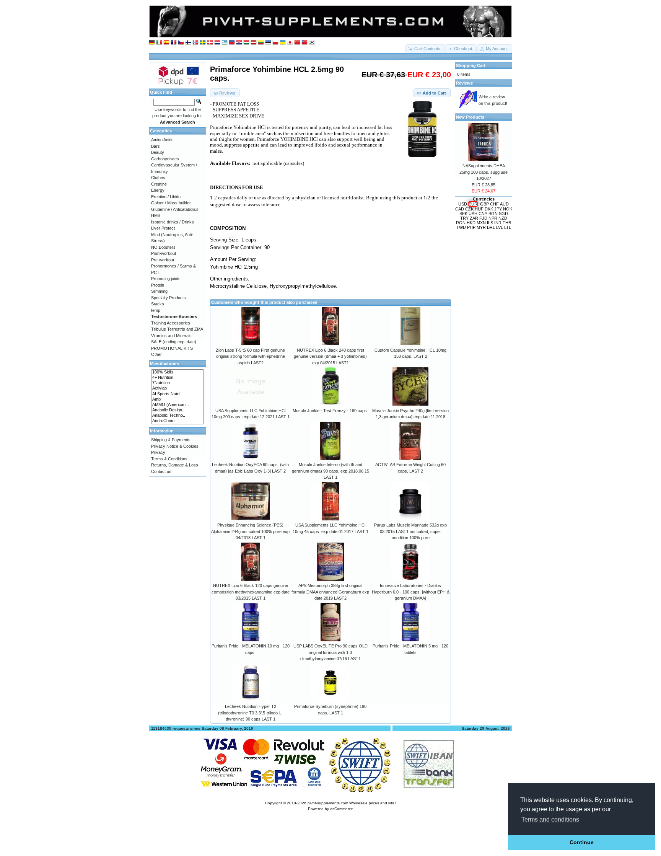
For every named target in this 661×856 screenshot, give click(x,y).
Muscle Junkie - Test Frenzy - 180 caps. (330, 410)
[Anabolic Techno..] (177, 415)
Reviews (464, 83)
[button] (425, 48)
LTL (507, 227)
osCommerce (341, 809)
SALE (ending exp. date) (173, 341)
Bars (155, 146)
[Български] (232, 42)
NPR (492, 218)
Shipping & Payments (170, 439)
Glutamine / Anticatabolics (175, 209)
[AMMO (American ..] (177, 405)
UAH (473, 213)
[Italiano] (159, 42)
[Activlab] (177, 388)
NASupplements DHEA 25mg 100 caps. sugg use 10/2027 (483, 172)
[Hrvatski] (239, 42)
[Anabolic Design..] (177, 410)
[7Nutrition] (177, 383)
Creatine (159, 184)
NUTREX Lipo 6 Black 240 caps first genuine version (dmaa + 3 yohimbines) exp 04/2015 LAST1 (330, 356)
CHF (494, 204)
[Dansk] (210, 42)
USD (462, 204)
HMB (155, 215)
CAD (459, 209)
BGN (493, 213)
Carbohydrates (165, 159)
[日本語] (290, 42)
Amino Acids (162, 139)
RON (461, 222)
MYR (481, 227)
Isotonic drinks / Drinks (172, 222)
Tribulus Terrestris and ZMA (177, 329)
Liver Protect (163, 228)
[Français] (174, 42)
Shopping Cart (470, 65)
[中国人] (297, 42)
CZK (469, 209)
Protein (157, 285)
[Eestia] (268, 42)
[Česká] (181, 42)
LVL (499, 227)
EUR (473, 204)
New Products (470, 117)
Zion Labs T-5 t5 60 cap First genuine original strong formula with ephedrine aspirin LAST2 (250, 356)
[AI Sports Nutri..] (177, 394)
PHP (471, 227)
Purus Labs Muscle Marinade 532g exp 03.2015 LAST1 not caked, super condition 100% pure (410, 531)
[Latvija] (254, 42)
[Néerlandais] (217, 42)
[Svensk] (203, 42)
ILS (490, 222)
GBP (484, 204)
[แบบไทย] (304, 42)
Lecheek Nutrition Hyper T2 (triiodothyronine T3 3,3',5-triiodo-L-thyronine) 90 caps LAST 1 (250, 712)
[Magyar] (246, 42)
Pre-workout (162, 260)
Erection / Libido (166, 196)
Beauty (157, 152)
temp (155, 310)
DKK (489, 209)
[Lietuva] (261, 42)
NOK (507, 209)
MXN (481, 222)
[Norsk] (195, 42)
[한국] (312, 42)
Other (156, 354)
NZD (502, 218)
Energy (157, 190)
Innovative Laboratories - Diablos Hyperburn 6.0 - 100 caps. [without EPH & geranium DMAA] (410, 591)
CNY (483, 213)
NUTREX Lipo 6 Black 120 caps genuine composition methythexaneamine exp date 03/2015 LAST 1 (251, 591)
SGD (503, 213)
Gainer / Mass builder (171, 203)
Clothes (158, 177)
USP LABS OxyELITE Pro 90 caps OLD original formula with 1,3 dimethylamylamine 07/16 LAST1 (330, 652)
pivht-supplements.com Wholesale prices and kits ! (352, 803)
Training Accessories (170, 323)
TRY (464, 218)
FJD (483, 218)
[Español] (166, 42)
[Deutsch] (152, 42)
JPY (498, 209)
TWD (461, 227)
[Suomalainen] (188, 42)
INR (497, 222)
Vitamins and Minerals (171, 335)
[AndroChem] (177, 421)
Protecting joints (166, 278)
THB (507, 222)
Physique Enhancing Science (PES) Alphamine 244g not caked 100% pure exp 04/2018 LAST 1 (250, 531)
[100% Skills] (177, 372)
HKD (471, 222)
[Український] (283, 42)
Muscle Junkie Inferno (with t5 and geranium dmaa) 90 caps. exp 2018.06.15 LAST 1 (330, 470)
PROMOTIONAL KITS (172, 348)
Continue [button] (582, 842)
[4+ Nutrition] (177, 377)
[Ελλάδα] (224, 42)
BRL (491, 227)
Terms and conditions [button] (550, 819)
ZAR (474, 218)
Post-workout (163, 253)
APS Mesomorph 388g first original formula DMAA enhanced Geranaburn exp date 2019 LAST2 (330, 591)
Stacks (157, 304)
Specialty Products (168, 297)
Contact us (161, 471)
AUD (504, 204)
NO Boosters (163, 247)
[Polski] (275, 42)
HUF (479, 209)
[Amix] (177, 399)
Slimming (159, 291)
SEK (463, 213)
